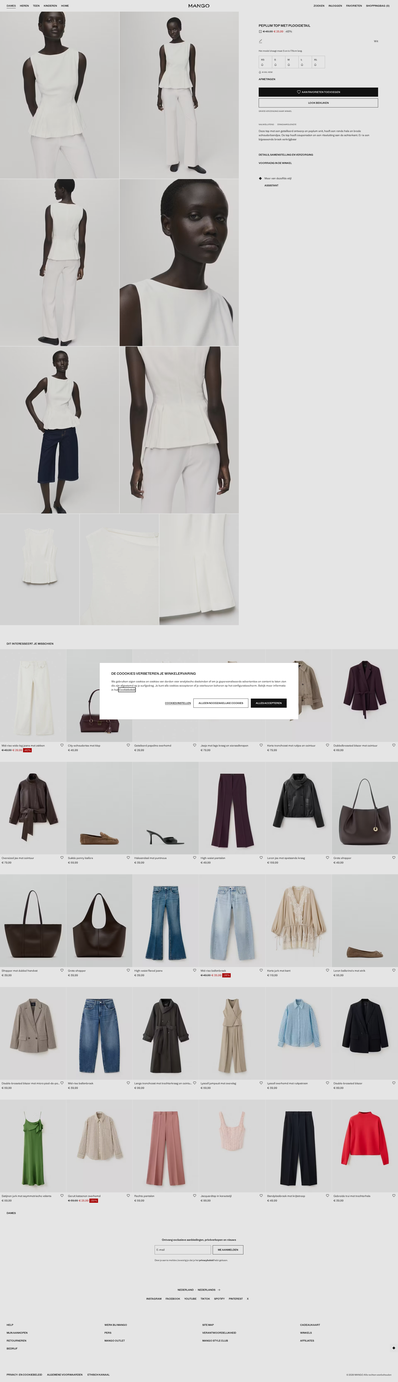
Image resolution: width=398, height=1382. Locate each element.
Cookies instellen (178, 703)
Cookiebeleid (127, 690)
